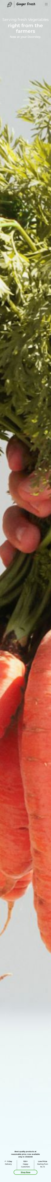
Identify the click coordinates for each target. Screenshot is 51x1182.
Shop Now (25, 1172)
